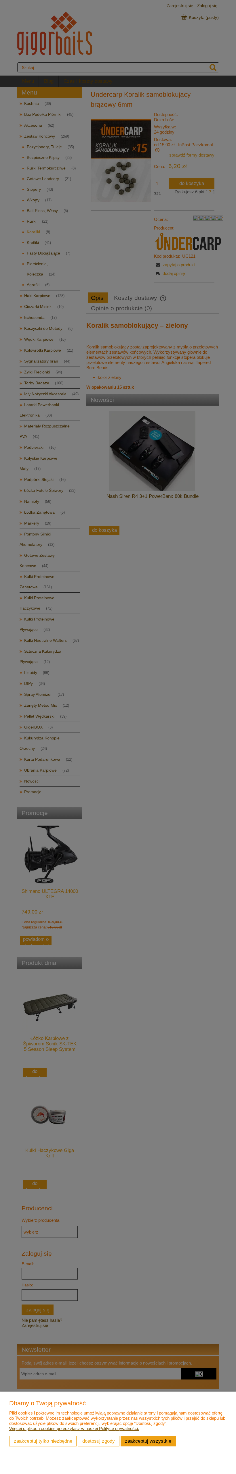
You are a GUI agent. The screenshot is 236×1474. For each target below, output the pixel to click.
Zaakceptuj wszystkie (148, 1441)
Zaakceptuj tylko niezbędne (43, 1441)
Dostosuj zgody (98, 1441)
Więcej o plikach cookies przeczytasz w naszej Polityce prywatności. (74, 1428)
